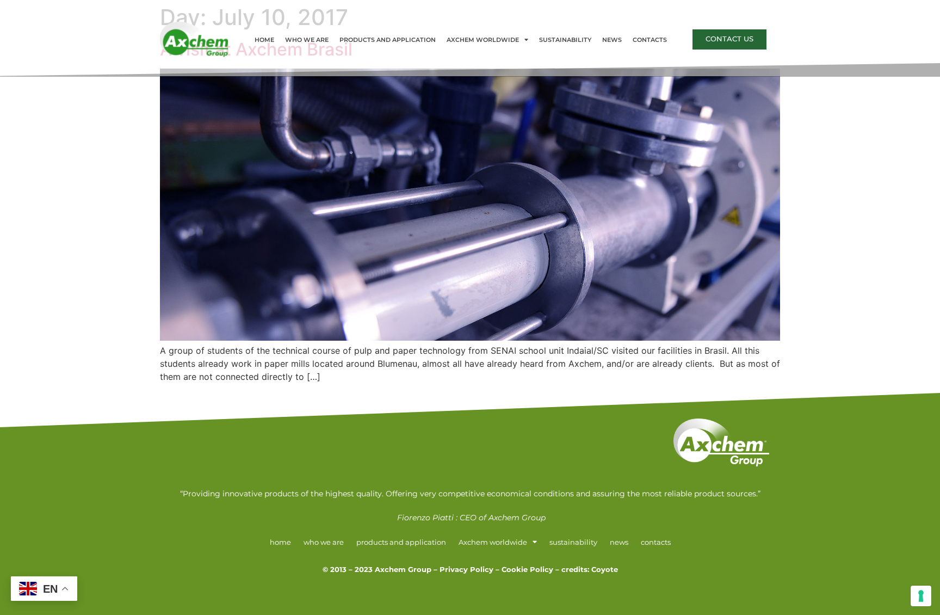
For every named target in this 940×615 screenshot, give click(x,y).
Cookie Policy (527, 569)
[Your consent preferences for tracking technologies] (921, 596)
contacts (650, 40)
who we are (307, 40)
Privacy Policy (466, 569)
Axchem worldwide (483, 40)
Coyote (604, 569)
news (612, 40)
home (264, 40)
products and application (387, 40)
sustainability (565, 40)
